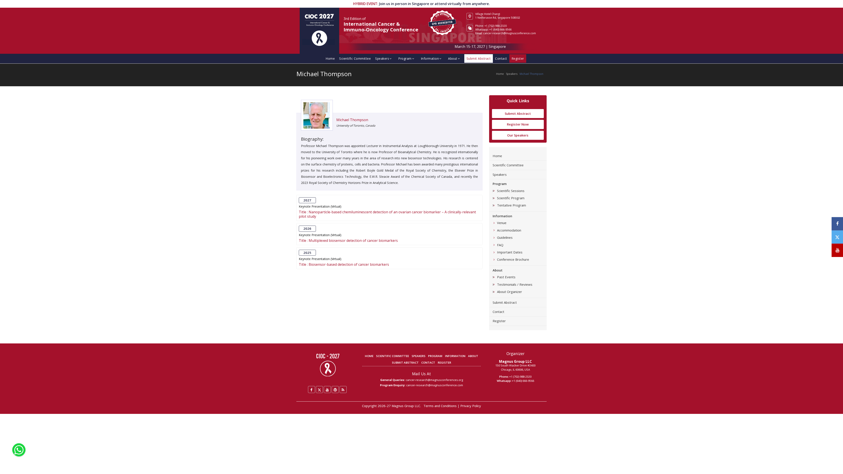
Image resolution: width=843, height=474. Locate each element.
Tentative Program (511, 205)
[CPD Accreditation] (442, 22)
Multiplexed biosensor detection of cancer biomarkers (353, 240)
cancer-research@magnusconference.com (509, 33)
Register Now (518, 124)
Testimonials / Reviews (514, 284)
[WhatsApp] (18, 449)
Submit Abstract (518, 113)
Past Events (506, 277)
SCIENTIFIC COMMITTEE (392, 356)
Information (430, 58)
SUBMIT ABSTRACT (405, 362)
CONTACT (428, 362)
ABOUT (473, 356)
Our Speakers (517, 135)
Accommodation (509, 230)
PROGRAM (435, 356)
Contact (501, 58)
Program (405, 58)
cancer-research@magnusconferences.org (434, 380)
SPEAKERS (418, 356)
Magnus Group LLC (515, 361)
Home (330, 58)
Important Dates (509, 252)
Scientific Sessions (510, 191)
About (452, 58)
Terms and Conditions (440, 406)
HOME (369, 356)
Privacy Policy (470, 406)
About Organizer (509, 291)
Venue (501, 223)
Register (499, 321)
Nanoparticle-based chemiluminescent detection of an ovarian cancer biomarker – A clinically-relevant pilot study (387, 214)
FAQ (500, 245)
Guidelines (505, 237)
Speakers (382, 58)
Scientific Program (510, 198)
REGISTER (444, 362)
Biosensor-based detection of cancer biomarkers (349, 264)
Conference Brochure (513, 259)
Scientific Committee (355, 58)
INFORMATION (455, 356)
